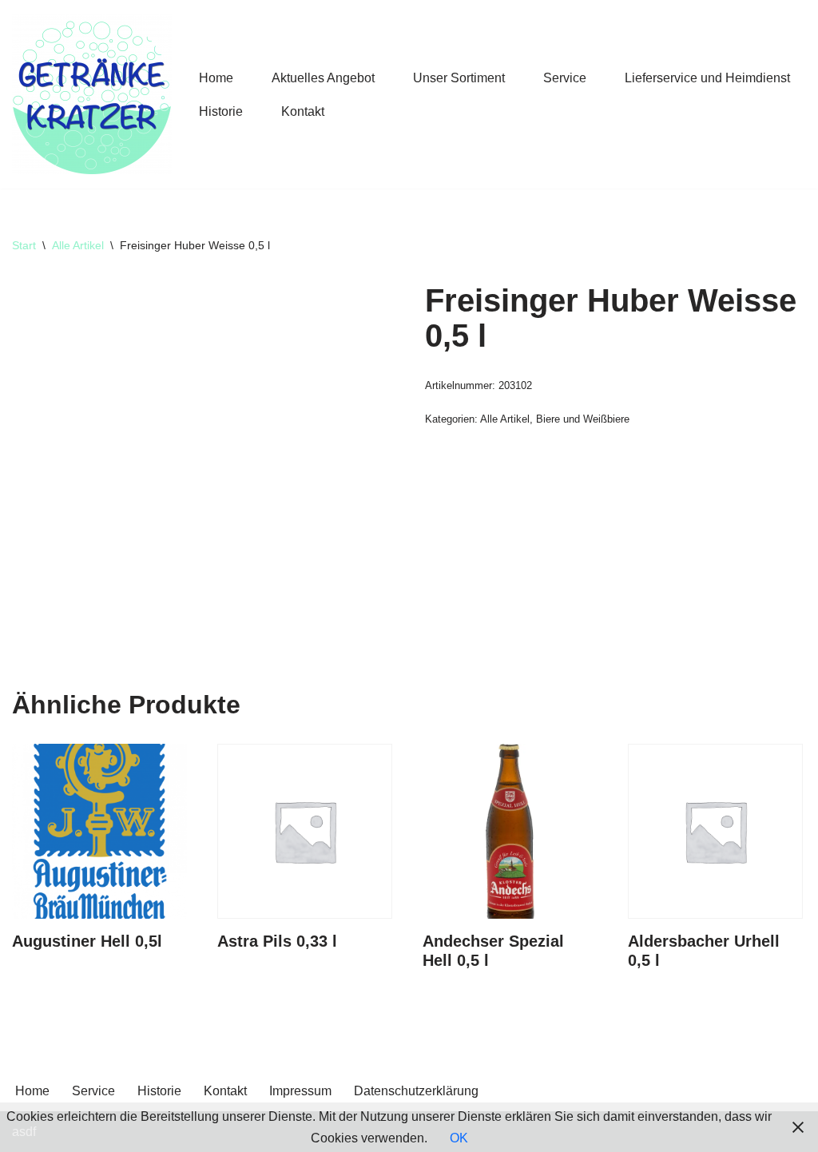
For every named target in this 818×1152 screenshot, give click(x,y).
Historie (221, 111)
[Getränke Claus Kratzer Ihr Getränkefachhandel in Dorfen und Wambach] (92, 94)
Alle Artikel (78, 245)
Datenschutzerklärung (416, 1091)
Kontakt (302, 111)
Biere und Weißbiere (582, 419)
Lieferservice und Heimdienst (707, 78)
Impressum (300, 1091)
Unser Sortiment (459, 78)
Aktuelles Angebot (323, 78)
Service (564, 78)
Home (216, 78)
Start (24, 245)
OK (459, 1138)
